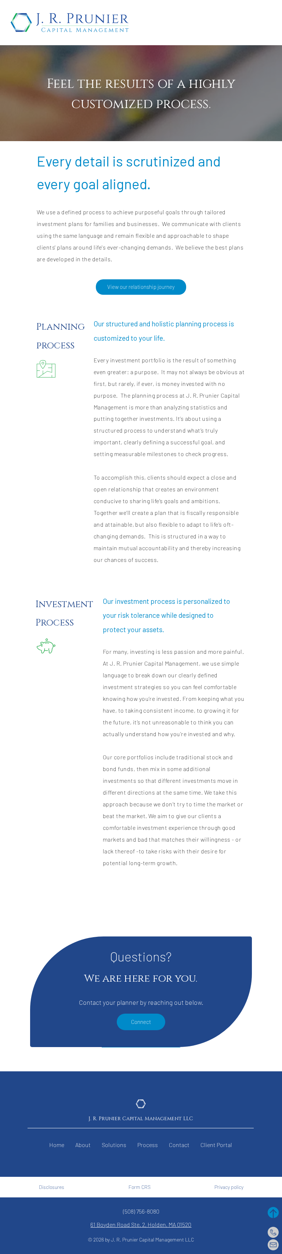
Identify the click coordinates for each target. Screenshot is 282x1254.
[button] (216, 1145)
